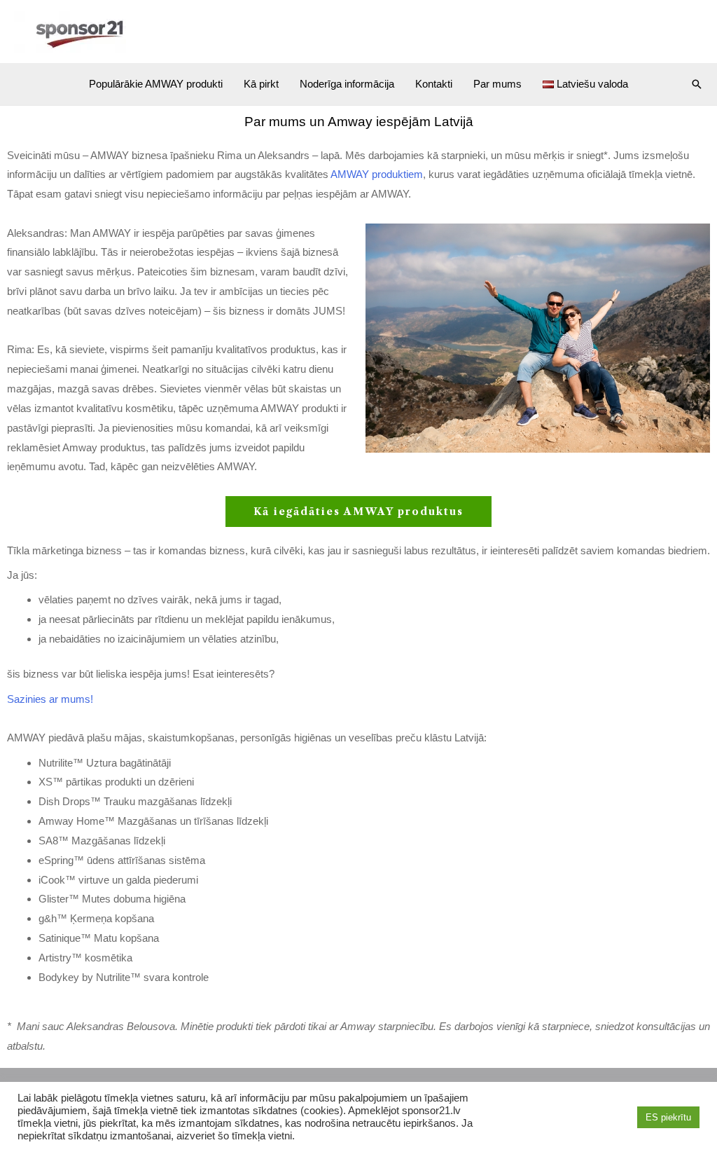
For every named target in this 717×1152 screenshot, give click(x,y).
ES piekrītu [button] (668, 1117)
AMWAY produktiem (376, 174)
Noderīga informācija (347, 84)
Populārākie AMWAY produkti (156, 84)
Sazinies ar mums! (50, 699)
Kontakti (433, 84)
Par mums (497, 84)
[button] (696, 84)
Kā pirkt (261, 84)
